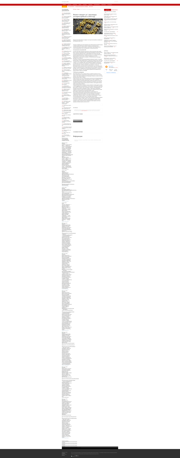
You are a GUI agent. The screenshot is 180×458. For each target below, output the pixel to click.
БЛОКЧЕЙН (85, 4)
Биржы (106, 50)
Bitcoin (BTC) (111, 66)
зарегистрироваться (84, 110)
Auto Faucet (91, 6)
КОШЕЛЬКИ (90, 4)
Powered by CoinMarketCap (111, 72)
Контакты (63, 455)
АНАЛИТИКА (75, 4)
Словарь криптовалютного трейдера (81, 6)
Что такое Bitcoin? (71, 6)
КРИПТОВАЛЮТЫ (97, 4)
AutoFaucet (110, 4)
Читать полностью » (65, 201)
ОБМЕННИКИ (103, 4)
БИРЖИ (80, 4)
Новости (69, 4)
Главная (64, 4)
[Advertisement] (88, 12)
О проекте (63, 453)
